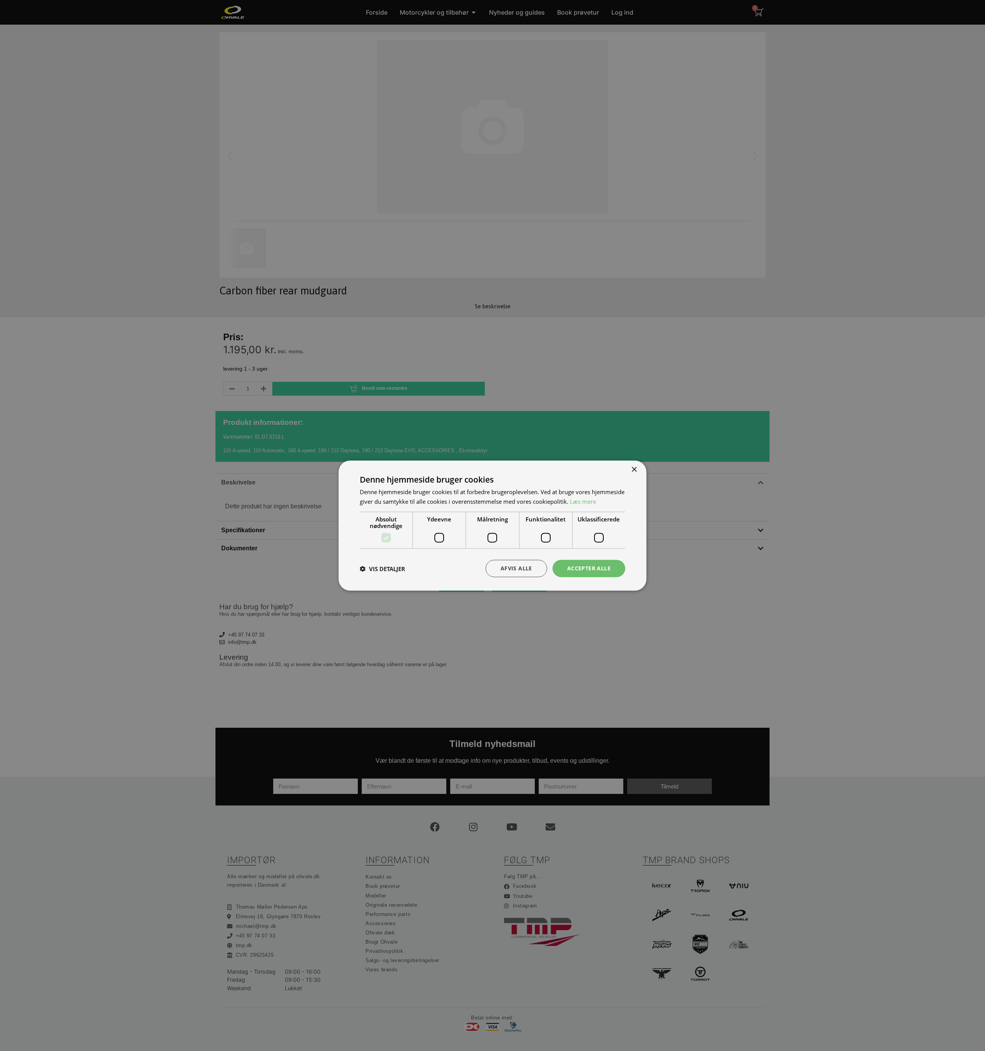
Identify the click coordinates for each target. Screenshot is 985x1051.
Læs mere (583, 501)
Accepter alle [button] (589, 568)
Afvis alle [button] (516, 568)
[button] (382, 568)
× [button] (634, 469)
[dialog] (492, 525)
